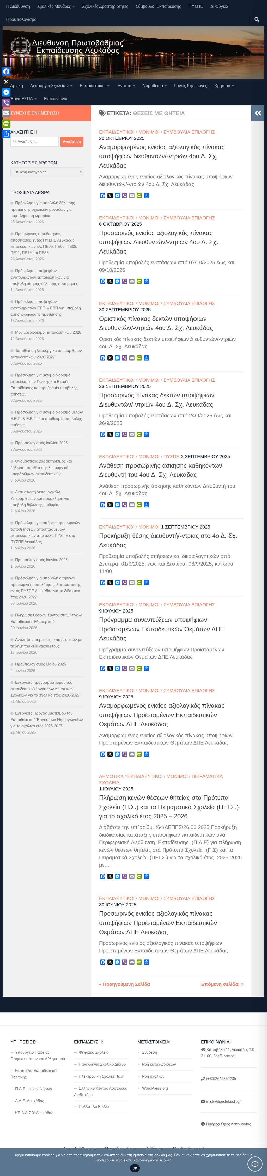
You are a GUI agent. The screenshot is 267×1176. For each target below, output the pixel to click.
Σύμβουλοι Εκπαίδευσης (158, 6)
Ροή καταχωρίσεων (159, 1064)
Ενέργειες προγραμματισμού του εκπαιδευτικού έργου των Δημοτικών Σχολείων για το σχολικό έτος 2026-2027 (45, 688)
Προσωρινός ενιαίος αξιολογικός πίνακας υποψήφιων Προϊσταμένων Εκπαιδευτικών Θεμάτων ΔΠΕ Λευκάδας (158, 922)
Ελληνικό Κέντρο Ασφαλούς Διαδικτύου (100, 1091)
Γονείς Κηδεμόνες (190, 85)
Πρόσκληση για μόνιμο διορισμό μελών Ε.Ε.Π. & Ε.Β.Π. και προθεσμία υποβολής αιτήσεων (46, 418)
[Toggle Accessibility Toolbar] (255, 1164)
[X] (6, 82)
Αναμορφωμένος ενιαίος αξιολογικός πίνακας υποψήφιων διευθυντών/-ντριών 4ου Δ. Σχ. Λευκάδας (161, 156)
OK (134, 1168)
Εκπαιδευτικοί (93, 85)
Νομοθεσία (153, 85)
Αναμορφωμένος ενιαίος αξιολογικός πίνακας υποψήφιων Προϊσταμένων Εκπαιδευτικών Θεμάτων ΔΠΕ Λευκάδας (161, 715)
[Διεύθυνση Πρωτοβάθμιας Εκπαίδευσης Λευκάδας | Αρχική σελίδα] (66, 47)
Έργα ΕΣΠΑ (21, 99)
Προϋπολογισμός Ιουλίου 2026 (41, 443)
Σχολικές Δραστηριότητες (105, 6)
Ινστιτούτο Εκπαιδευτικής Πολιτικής (34, 1073)
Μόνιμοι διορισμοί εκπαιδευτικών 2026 (48, 332)
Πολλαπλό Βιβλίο (94, 1106)
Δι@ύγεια (219, 6)
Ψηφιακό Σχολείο (93, 1052)
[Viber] (6, 103)
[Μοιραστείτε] (6, 134)
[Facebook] (6, 71)
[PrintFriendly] (6, 123)
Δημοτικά (111, 776)
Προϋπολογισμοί (22, 19)
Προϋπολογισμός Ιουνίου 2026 (41, 559)
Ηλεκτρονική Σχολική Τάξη (101, 1076)
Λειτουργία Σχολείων (49, 85)
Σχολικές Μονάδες (54, 6)
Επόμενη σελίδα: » (222, 984)
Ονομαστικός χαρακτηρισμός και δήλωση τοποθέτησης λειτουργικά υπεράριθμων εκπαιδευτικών (41, 467)
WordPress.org (155, 1088)
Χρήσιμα (222, 85)
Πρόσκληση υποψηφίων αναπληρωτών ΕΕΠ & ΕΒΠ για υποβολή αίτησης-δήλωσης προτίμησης (45, 307)
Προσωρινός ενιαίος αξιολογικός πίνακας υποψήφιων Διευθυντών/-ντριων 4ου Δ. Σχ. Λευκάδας (158, 242)
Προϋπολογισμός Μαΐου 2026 (40, 664)
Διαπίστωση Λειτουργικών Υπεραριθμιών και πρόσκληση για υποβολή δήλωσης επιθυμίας (39, 498)
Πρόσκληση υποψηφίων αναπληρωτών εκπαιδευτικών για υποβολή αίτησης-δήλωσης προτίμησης (44, 277)
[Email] (6, 113)
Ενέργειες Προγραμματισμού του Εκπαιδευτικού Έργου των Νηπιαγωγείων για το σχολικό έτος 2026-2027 (46, 719)
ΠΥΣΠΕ (196, 6)
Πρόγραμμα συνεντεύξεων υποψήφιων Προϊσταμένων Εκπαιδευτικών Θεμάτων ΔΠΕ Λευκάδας (161, 629)
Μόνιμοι (149, 132)
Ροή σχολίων (153, 1076)
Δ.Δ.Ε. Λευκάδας (29, 1101)
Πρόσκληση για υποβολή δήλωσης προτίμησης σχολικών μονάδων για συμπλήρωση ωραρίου (42, 209)
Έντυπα (124, 85)
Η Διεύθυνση (18, 6)
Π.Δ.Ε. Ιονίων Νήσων (33, 1089)
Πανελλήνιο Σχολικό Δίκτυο (102, 1064)
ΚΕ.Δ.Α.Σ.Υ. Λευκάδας (34, 1113)
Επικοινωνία (55, 99)
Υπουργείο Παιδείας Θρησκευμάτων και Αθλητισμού (37, 1055)
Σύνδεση (149, 1052)
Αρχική (16, 85)
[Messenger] (6, 92)
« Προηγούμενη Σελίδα (124, 984)
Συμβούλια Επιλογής (189, 132)
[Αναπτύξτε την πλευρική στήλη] (257, 113)
